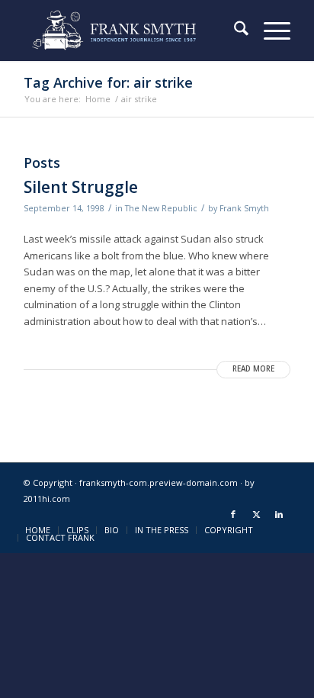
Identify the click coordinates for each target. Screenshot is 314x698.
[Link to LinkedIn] (279, 514)
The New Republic (161, 208)
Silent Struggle (81, 187)
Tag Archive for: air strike (108, 82)
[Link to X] (256, 514)
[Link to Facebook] (233, 514)
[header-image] (130, 30)
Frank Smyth (244, 208)
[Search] (233, 30)
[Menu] (269, 30)
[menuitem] (233, 30)
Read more (253, 369)
